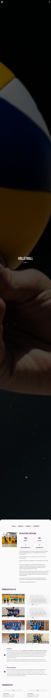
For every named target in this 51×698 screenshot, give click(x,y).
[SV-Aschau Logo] (2, 2)
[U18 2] (37, 612)
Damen (8, 604)
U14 (8, 643)
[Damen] (13, 599)
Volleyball (13, 526)
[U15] (37, 625)
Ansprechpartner (36, 526)
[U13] (37, 638)
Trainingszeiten (28, 526)
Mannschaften (20, 526)
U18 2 (33, 617)
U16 (8, 630)
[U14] (13, 638)
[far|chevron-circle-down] (26, 477)
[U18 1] (13, 612)
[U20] (37, 599)
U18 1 (8, 617)
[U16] (13, 625)
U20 (32, 604)
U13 (32, 643)
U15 (32, 630)
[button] (49, 2)
